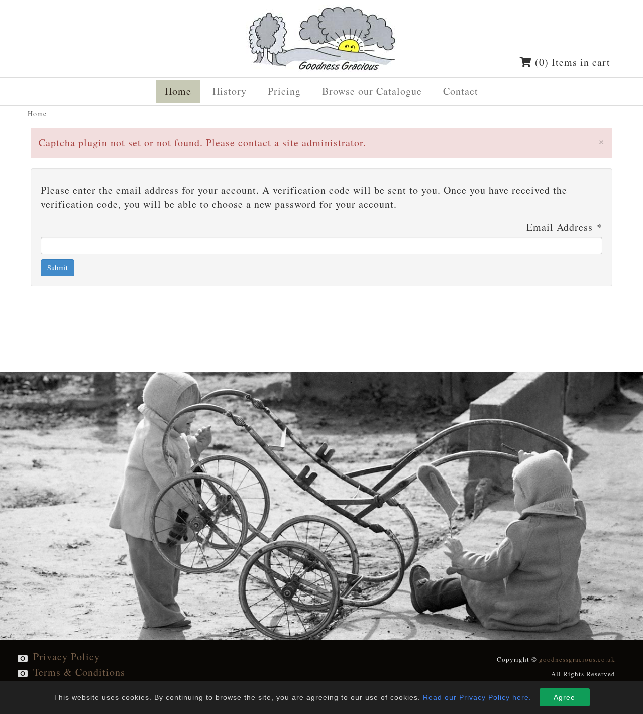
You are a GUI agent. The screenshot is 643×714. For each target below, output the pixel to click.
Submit (57, 267)
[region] (321, 506)
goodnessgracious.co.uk (577, 659)
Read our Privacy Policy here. (477, 697)
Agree (564, 697)
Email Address (564, 227)
